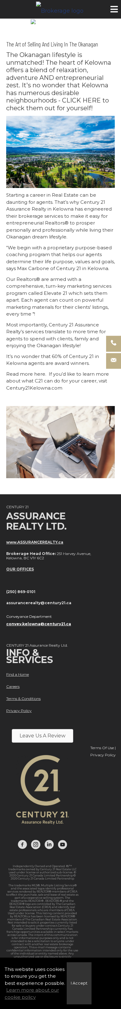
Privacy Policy (19, 710)
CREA (73, 891)
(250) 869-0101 (20, 591)
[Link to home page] (60, 9)
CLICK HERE (81, 100)
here (39, 374)
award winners (72, 363)
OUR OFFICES (20, 569)
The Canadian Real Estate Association (51, 919)
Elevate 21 (55, 293)
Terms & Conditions (23, 698)
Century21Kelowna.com (34, 388)
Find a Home (17, 674)
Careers (13, 686)
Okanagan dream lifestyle (36, 237)
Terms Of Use (102, 747)
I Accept (79, 983)
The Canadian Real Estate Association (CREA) (42, 905)
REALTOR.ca (22, 916)
